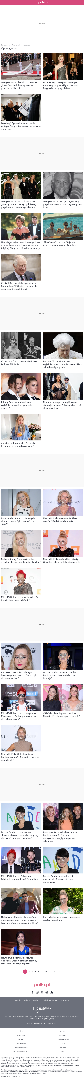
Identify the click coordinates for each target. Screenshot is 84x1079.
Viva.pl (63, 1043)
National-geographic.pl (21, 1051)
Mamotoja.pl (21, 1043)
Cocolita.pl (21, 1039)
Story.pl (63, 1051)
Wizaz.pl (63, 1047)
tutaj (19, 1076)
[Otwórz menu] (2, 2)
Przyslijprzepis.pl (63, 1039)
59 (46, 971)
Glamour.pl (21, 1035)
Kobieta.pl (62, 1035)
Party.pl (62, 1031)
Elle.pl (21, 1031)
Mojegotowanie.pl (21, 1047)
